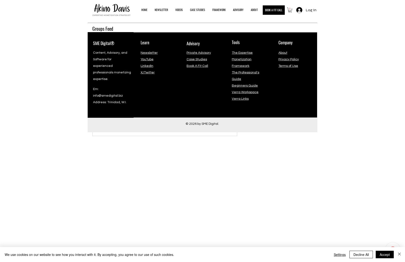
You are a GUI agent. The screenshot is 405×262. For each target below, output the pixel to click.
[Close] (399, 254)
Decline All (361, 254)
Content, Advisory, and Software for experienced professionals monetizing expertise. (112, 66)
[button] (290, 10)
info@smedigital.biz (108, 95)
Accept (385, 254)
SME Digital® (103, 43)
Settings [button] (340, 254)
